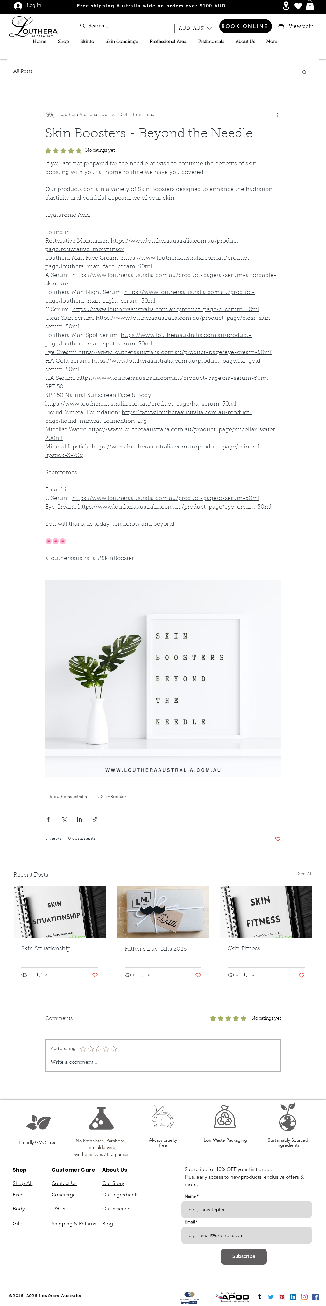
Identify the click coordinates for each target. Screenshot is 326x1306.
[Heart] (298, 6)
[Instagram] (304, 1297)
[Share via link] (95, 819)
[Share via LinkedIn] (79, 819)
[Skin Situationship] (60, 912)
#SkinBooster (112, 797)
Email (190, 1222)
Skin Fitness (244, 949)
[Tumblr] (260, 1297)
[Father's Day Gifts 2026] (163, 912)
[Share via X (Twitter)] (64, 819)
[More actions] (277, 115)
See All (305, 874)
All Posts (22, 71)
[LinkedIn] (293, 1297)
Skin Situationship (46, 949)
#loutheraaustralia (68, 797)
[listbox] (195, 28)
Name (190, 1196)
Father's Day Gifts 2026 (156, 949)
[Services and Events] (286, 5)
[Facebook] (315, 1297)
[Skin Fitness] (266, 912)
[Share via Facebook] (48, 819)
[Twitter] (271, 1297)
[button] (310, 5)
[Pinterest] (282, 1297)
